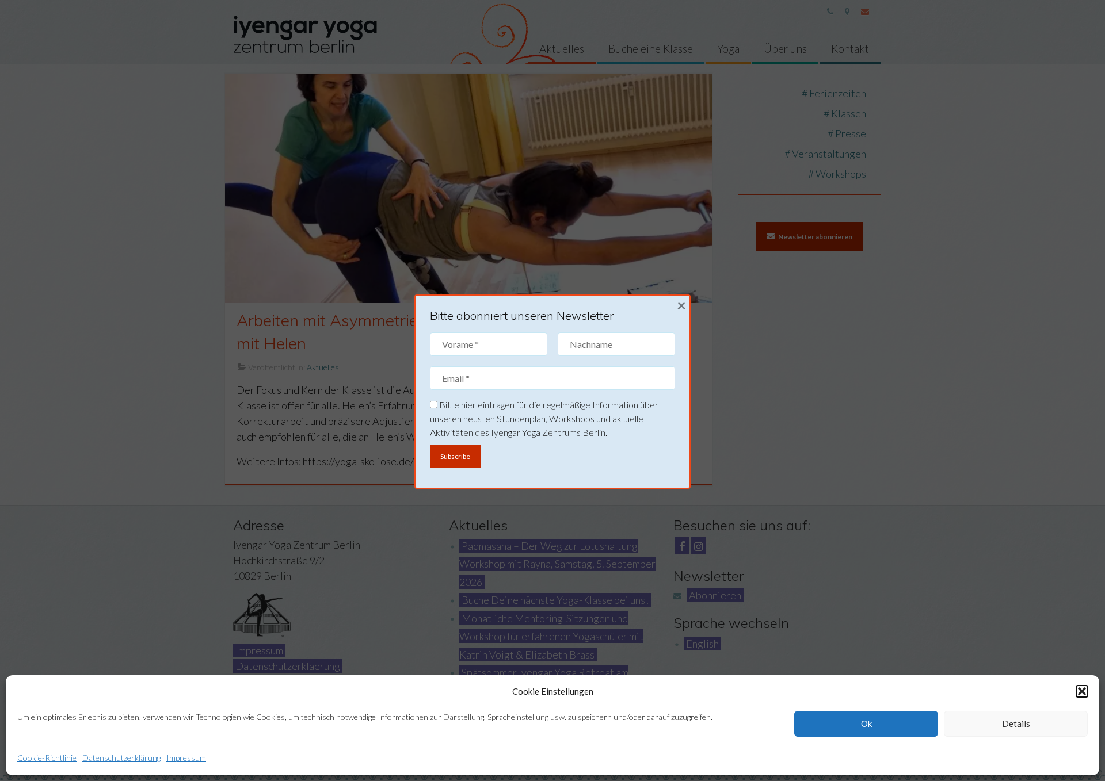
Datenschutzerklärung (121, 758)
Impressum (186, 758)
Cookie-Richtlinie (47, 758)
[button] (1082, 691)
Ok (866, 723)
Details (1016, 723)
